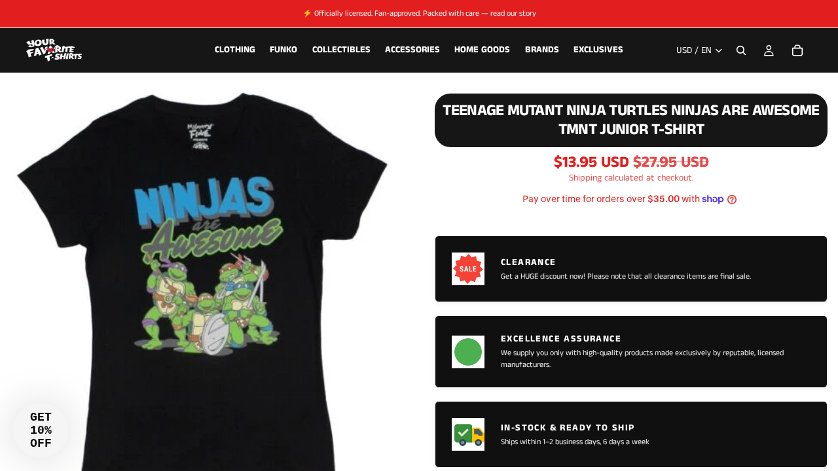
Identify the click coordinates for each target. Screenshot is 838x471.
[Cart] (797, 50)
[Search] (741, 50)
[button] (40, 430)
